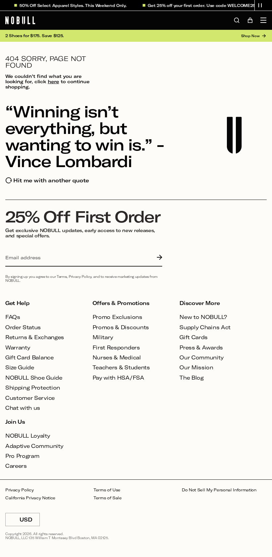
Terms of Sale (108, 498)
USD (30, 521)
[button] (260, 5)
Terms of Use (107, 490)
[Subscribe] (158, 257)
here (53, 81)
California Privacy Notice (30, 498)
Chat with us (22, 407)
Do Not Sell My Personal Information (219, 490)
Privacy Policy (19, 490)
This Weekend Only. (103, 5)
